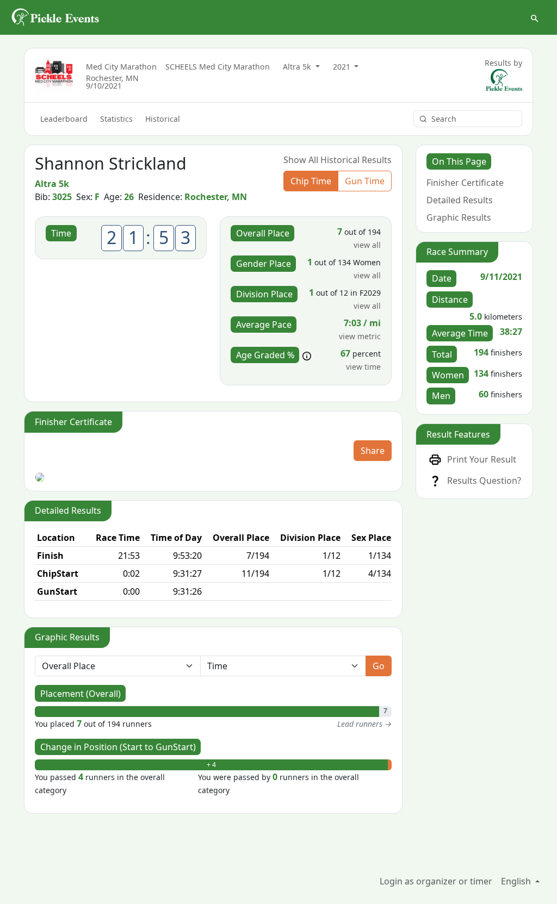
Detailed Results (459, 200)
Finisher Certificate (465, 183)
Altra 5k (298, 66)
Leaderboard (64, 119)
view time (363, 366)
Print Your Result (481, 459)
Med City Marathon (121, 66)
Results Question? (484, 481)
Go (379, 666)
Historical (162, 119)
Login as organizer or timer (436, 881)
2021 (342, 66)
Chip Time (310, 181)
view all (367, 245)
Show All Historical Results (337, 160)
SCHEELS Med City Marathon (217, 66)
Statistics (116, 119)
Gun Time (365, 181)
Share (373, 451)
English (517, 881)
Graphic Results (458, 217)
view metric (360, 336)
